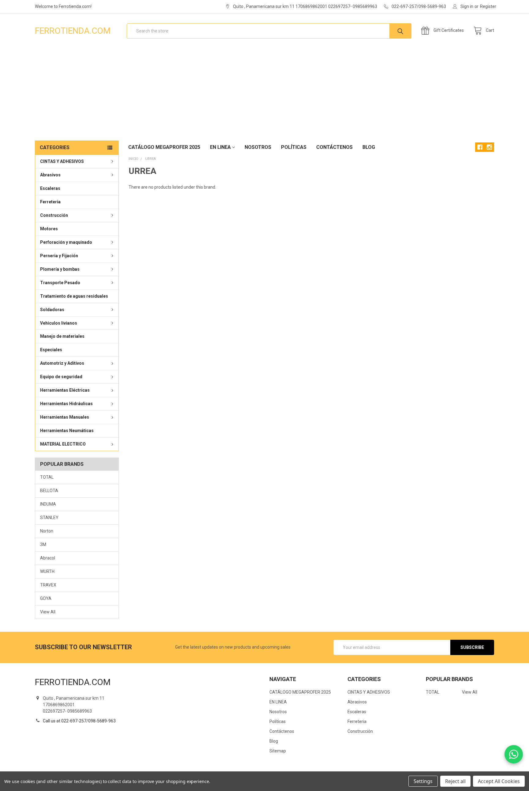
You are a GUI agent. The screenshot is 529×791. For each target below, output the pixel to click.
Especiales (51, 349)
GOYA (45, 598)
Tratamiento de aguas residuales (74, 296)
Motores (49, 228)
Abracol (47, 558)
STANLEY (49, 517)
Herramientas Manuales (64, 417)
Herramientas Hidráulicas (66, 403)
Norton (46, 531)
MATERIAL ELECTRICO (63, 444)
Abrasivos (50, 174)
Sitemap (277, 750)
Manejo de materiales (62, 336)
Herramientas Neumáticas (67, 430)
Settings (423, 781)
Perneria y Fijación (59, 255)
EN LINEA (220, 147)
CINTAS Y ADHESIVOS (62, 161)
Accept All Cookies (499, 781)
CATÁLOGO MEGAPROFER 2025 (164, 147)
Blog (368, 147)
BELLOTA (49, 490)
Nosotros (258, 147)
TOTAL (47, 477)
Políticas (293, 147)
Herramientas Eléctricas (65, 390)
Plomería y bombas (60, 269)
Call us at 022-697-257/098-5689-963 (79, 720)
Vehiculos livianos (58, 323)
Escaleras (50, 188)
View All (47, 611)
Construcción (54, 215)
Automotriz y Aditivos (62, 363)
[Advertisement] (264, 94)
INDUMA (48, 504)
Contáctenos (334, 147)
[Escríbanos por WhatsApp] (514, 754)
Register (488, 6)
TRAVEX (48, 584)
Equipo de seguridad (61, 376)
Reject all (455, 781)
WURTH (47, 571)
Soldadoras (52, 309)
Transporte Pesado (60, 282)
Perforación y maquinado (66, 242)
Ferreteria (50, 201)
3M (43, 544)
